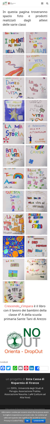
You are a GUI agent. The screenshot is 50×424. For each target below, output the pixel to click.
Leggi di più (39, 421)
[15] (13, 224)
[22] (36, 178)
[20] (36, 88)
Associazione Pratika (29, 391)
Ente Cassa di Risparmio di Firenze (27, 381)
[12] (13, 133)
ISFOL (14, 388)
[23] (36, 156)
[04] (36, 65)
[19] (36, 201)
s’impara (27, 306)
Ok (27, 421)
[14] (13, 269)
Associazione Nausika (15, 394)
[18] (13, 246)
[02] (36, 133)
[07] (13, 201)
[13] (36, 246)
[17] (13, 178)
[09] (13, 110)
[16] (36, 110)
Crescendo (12, 306)
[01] (36, 42)
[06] (13, 42)
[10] (36, 224)
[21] (36, 269)
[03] (13, 156)
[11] (13, 88)
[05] (13, 65)
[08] (13, 292)
